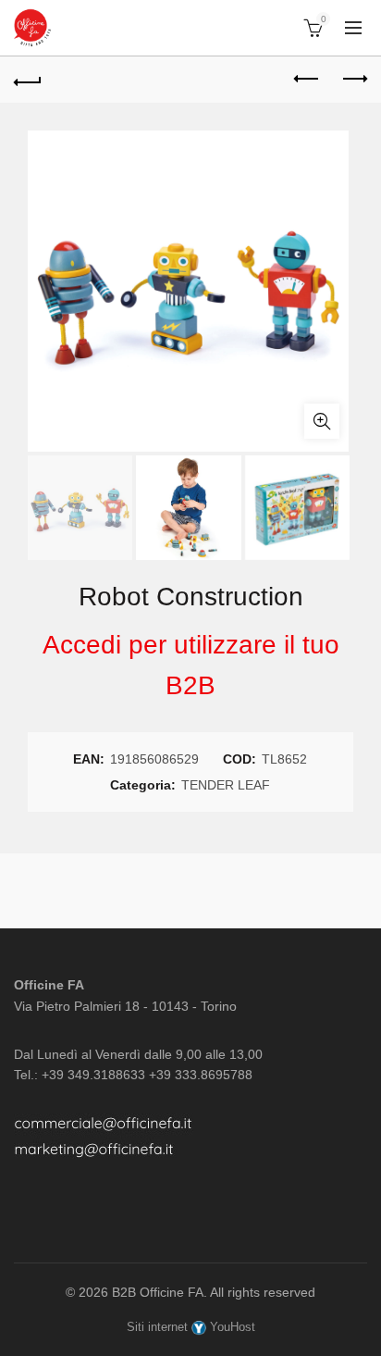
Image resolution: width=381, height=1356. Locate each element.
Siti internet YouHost (191, 1327)
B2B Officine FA (157, 1292)
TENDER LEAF (225, 785)
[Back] (28, 79)
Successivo (353, 79)
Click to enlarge (321, 421)
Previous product (307, 79)
